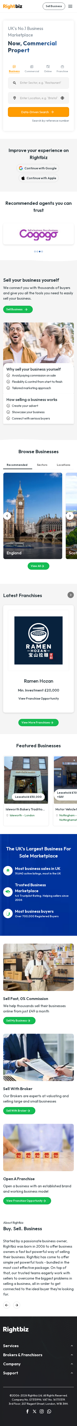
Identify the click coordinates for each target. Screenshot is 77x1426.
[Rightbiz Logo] (15, 1317)
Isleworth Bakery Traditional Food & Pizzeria (26, 796)
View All (36, 552)
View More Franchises (36, 709)
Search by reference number (50, 120)
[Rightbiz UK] (12, 6)
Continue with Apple (41, 178)
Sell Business (54, 6)
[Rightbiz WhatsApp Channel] (49, 1399)
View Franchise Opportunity (38, 685)
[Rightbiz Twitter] (35, 1398)
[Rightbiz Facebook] (27, 1398)
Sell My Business (16, 1007)
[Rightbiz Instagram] (42, 1398)
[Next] (70, 502)
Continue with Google (40, 168)
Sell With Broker (16, 1097)
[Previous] (7, 502)
